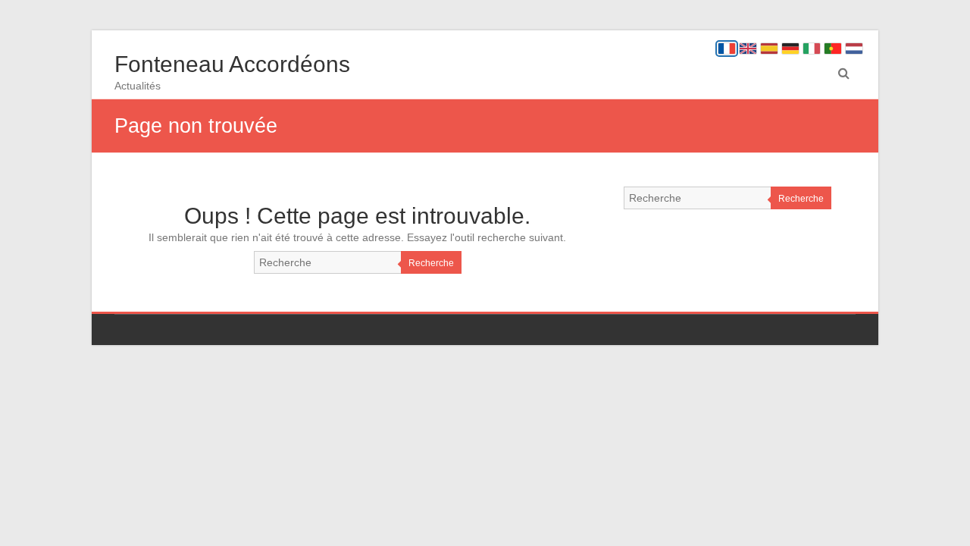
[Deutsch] (790, 48)
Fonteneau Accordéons (232, 64)
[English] (748, 48)
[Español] (769, 48)
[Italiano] (812, 48)
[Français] (727, 48)
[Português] (833, 48)
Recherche (431, 263)
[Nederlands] (854, 48)
